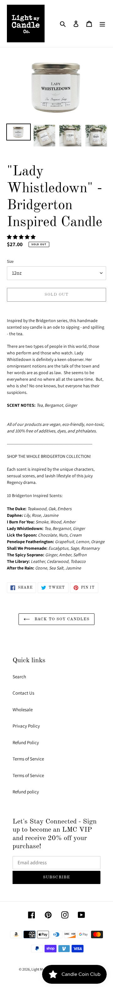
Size (10, 261)
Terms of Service (28, 759)
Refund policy (26, 792)
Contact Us (23, 693)
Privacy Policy (26, 726)
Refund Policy (26, 742)
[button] (21, 237)
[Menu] (102, 23)
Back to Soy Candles (61, 619)
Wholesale (23, 709)
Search (19, 677)
